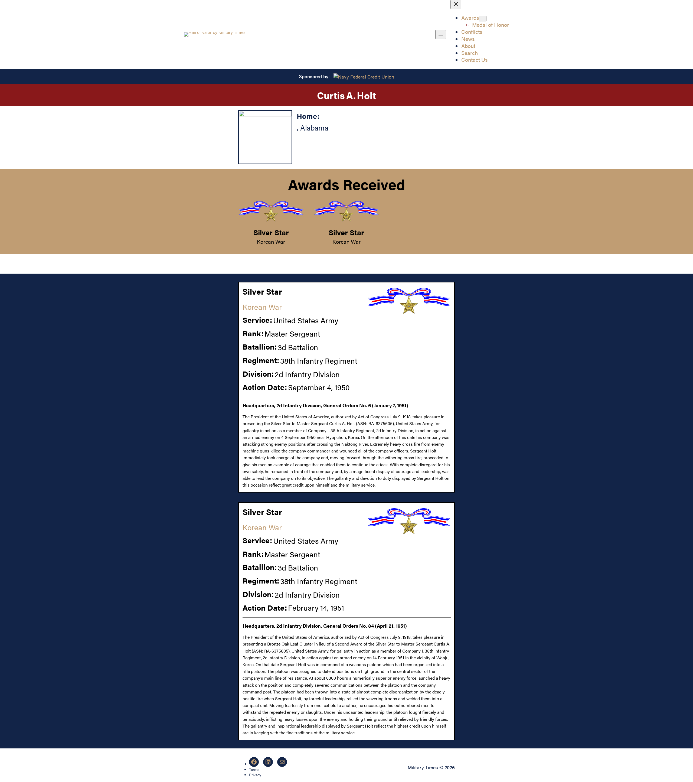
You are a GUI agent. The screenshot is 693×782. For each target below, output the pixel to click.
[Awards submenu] (482, 18)
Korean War (271, 241)
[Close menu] (455, 4)
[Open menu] (440, 34)
